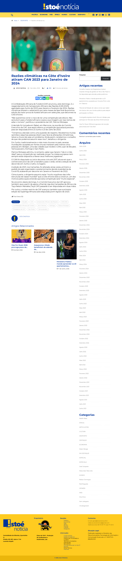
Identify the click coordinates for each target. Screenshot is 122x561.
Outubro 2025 (83, 181)
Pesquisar (82, 75)
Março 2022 (83, 369)
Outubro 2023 (83, 286)
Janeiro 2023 (83, 325)
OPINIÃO (82, 488)
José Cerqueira (83, 466)
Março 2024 (83, 264)
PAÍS (51, 14)
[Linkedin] (109, 14)
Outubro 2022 (83, 338)
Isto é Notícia (42, 205)
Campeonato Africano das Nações (47, 202)
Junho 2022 (83, 356)
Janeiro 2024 (83, 273)
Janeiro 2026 (83, 168)
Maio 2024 (82, 255)
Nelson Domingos (85, 479)
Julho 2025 (82, 194)
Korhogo (52, 205)
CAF (32, 202)
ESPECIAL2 (83, 462)
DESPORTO (81, 14)
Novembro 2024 (84, 229)
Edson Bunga (83, 449)
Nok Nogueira (83, 484)
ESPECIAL (82, 458)
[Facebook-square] (93, 14)
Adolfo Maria (83, 418)
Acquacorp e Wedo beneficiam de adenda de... (37, 247)
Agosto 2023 (83, 295)
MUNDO (64, 14)
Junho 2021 (82, 408)
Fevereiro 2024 (84, 268)
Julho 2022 (82, 351)
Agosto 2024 (83, 242)
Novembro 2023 (84, 282)
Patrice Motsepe (63, 205)
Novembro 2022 (84, 334)
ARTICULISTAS (84, 427)
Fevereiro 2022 (84, 373)
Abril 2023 (82, 312)
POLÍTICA (35, 14)
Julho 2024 (82, 247)
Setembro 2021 (84, 395)
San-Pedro (31, 209)
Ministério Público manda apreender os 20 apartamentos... (61, 264)
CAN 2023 (64, 202)
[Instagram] (51, 98)
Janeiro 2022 (83, 378)
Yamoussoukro (43, 209)
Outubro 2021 (83, 391)
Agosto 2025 (83, 190)
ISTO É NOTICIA (21, 88)
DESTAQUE (83, 440)
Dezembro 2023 (84, 277)
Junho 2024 (83, 251)
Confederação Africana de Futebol (23, 205)
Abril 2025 (82, 207)
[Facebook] (37, 98)
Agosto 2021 (83, 400)
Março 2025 (83, 212)
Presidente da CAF (19, 209)
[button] (88, 14)
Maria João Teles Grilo (86, 471)
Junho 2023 (83, 303)
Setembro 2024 (84, 238)
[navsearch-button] (12, 14)
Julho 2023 (82, 299)
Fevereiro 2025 (84, 216)
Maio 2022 (82, 360)
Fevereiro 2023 (84, 321)
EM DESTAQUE (84, 453)
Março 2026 (83, 159)
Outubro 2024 (83, 234)
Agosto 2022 (83, 347)
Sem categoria (84, 501)
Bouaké (24, 202)
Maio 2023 (82, 308)
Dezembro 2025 (84, 172)
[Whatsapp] (47, 98)
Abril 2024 (82, 260)
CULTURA (72, 14)
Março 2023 (83, 317)
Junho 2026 (83, 151)
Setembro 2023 (84, 290)
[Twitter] (96, 14)
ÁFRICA (57, 14)
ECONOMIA (44, 14)
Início (15, 20)
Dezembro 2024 (84, 225)
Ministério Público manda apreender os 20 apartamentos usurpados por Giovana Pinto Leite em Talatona (94, 101)
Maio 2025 (82, 203)
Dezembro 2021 (84, 382)
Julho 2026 (82, 146)
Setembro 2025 (84, 185)
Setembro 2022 (84, 343)
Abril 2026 (82, 155)
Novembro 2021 (84, 386)
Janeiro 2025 (83, 220)
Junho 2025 (82, 199)
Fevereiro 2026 (84, 164)
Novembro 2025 (84, 177)
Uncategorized (84, 506)
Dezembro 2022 (84, 330)
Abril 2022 (82, 365)
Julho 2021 (82, 404)
